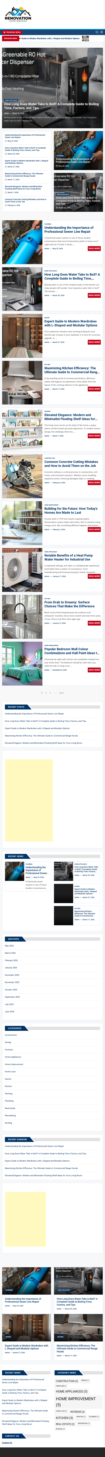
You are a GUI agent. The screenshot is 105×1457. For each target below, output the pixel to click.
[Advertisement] (29, 800)
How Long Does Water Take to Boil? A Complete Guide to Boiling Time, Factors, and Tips (25, 149)
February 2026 (11, 960)
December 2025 (12, 975)
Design (46, 317)
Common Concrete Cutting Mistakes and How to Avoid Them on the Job (71, 464)
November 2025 (12, 982)
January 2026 (11, 967)
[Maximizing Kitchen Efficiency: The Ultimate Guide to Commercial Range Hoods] (63, 915)
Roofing (8, 1123)
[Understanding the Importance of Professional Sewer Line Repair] (78, 150)
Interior (47, 411)
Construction (49, 458)
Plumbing (60, 155)
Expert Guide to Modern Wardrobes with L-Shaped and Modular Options (70, 323)
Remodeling (10, 1115)
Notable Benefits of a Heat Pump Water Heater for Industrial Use (68, 557)
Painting (8, 1093)
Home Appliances (11, 100)
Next (61, 693)
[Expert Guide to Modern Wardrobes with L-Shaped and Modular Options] (63, 893)
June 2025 (9, 1011)
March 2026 (10, 953)
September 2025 (12, 997)
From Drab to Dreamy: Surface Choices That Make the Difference (69, 604)
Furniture (9, 1049)
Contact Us (7, 1443)
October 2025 (11, 989)
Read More (94, 248)
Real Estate (10, 1108)
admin (6, 113)
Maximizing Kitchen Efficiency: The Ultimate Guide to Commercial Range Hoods (24, 175)
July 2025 (9, 1004)
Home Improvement (51, 505)
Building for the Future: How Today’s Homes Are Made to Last (70, 511)
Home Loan (10, 1071)
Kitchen (47, 364)
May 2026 (9, 946)
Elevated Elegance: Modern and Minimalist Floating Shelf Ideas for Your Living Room (23, 187)
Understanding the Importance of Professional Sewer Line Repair (74, 160)
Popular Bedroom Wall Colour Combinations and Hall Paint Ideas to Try (71, 653)
